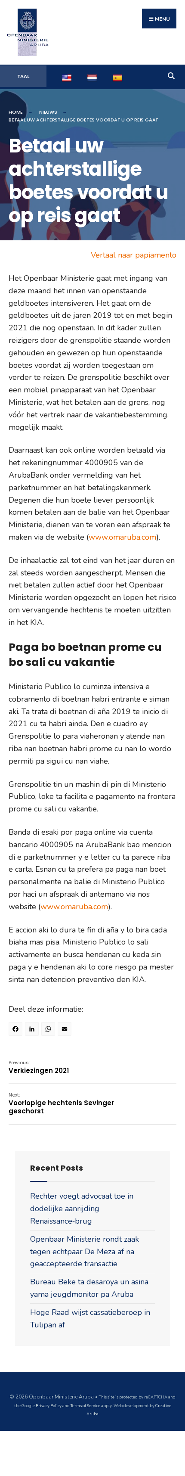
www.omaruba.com (122, 537)
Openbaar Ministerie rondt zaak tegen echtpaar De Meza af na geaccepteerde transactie (84, 1251)
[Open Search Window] (171, 74)
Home (16, 112)
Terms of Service (85, 1405)
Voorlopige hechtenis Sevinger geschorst (61, 1103)
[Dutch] (93, 77)
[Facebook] (17, 1030)
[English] (68, 77)
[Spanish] (118, 77)
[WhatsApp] (49, 1030)
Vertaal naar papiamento (133, 255)
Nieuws (48, 112)
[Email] (66, 1030)
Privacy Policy (49, 1405)
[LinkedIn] (33, 1030)
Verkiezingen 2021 (39, 1067)
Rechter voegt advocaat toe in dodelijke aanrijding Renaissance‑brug (81, 1208)
